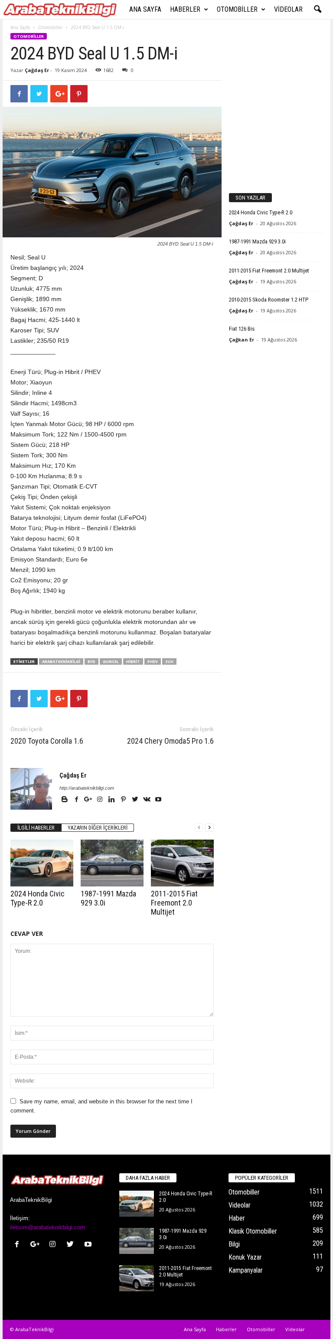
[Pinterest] (124, 800)
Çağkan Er (241, 339)
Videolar (288, 9)
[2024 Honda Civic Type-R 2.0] (41, 863)
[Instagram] (100, 800)
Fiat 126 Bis (242, 328)
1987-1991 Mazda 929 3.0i (257, 241)
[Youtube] (158, 800)
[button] (317, 9)
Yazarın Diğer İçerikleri (97, 827)
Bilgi (234, 1244)
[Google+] (89, 800)
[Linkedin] (112, 800)
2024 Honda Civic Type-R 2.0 (37, 898)
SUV (169, 661)
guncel (111, 661)
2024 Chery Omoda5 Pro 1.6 (170, 740)
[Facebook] (77, 800)
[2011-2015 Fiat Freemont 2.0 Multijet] (182, 863)
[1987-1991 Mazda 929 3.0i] (112, 863)
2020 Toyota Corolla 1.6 (46, 740)
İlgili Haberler (36, 827)
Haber (237, 1218)
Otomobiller (237, 9)
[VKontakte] (147, 800)
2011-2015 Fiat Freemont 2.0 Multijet (174, 902)
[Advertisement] (276, 132)
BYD (91, 661)
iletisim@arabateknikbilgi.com (47, 1227)
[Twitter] (135, 800)
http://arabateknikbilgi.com (86, 788)
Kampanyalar (246, 1270)
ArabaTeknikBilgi (61, 661)
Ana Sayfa (145, 9)
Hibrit (133, 661)
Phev (152, 661)
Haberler (185, 9)
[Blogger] (65, 800)
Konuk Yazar (245, 1257)
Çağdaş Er (37, 70)
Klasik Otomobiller (253, 1231)
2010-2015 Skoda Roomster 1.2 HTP (268, 299)
